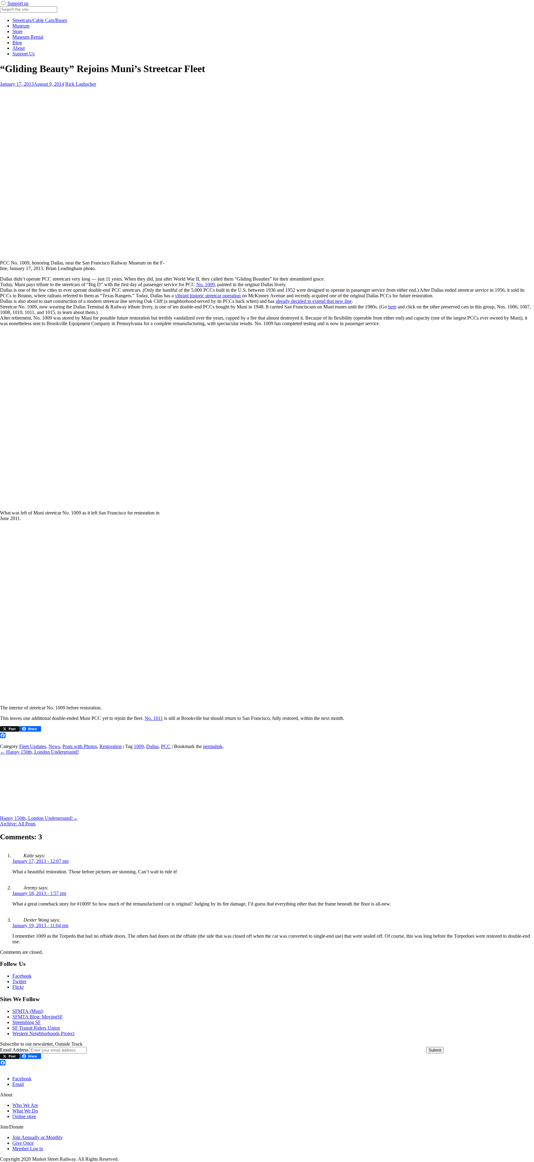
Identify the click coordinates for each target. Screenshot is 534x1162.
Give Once (23, 1143)
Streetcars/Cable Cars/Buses (39, 20)
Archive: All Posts (18, 823)
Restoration (111, 746)
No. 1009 (205, 284)
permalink (212, 746)
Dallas (152, 746)
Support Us (23, 53)
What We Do (25, 1110)
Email (18, 1084)
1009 (139, 746)
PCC (166, 746)
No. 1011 (154, 718)
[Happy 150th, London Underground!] (45, 812)
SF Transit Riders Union (36, 1028)
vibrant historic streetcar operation (208, 295)
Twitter (19, 981)
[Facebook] (267, 735)
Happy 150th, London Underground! (39, 752)
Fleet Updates (32, 746)
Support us (17, 3)
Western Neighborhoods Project (43, 1033)
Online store (24, 1116)
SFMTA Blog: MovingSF (37, 1016)
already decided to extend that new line (314, 301)
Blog (17, 42)
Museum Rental (27, 37)
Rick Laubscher (80, 84)
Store (17, 31)
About (18, 48)
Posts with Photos (79, 746)
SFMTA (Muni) (27, 1011)
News (54, 746)
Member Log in (27, 1148)
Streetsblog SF (26, 1022)
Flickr (18, 987)
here (392, 306)
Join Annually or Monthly (37, 1137)
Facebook (22, 976)
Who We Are (25, 1105)
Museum (20, 25)
